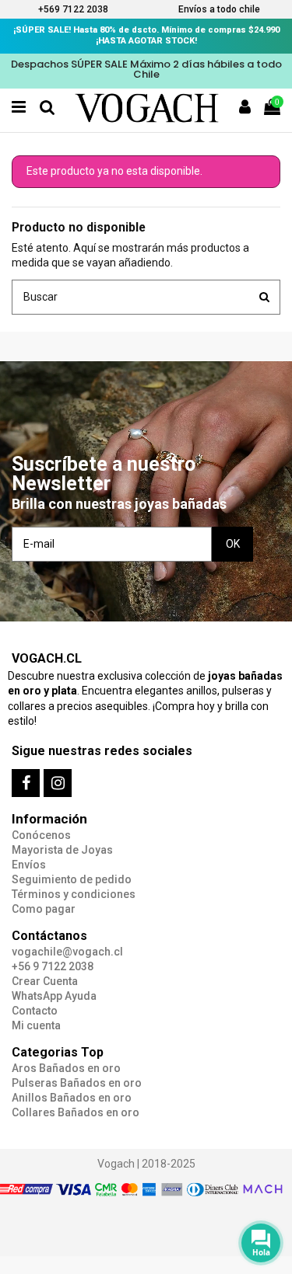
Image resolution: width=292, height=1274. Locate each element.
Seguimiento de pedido (72, 879)
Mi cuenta (36, 1025)
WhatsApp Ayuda (54, 996)
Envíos (29, 864)
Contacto (35, 1010)
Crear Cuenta (45, 981)
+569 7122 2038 (73, 9)
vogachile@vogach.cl (67, 951)
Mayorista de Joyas (62, 850)
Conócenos (41, 835)
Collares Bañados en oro (75, 1112)
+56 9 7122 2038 (52, 966)
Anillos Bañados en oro (72, 1097)
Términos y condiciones (73, 894)
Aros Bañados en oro (66, 1068)
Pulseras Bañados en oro (77, 1083)
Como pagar (44, 909)
